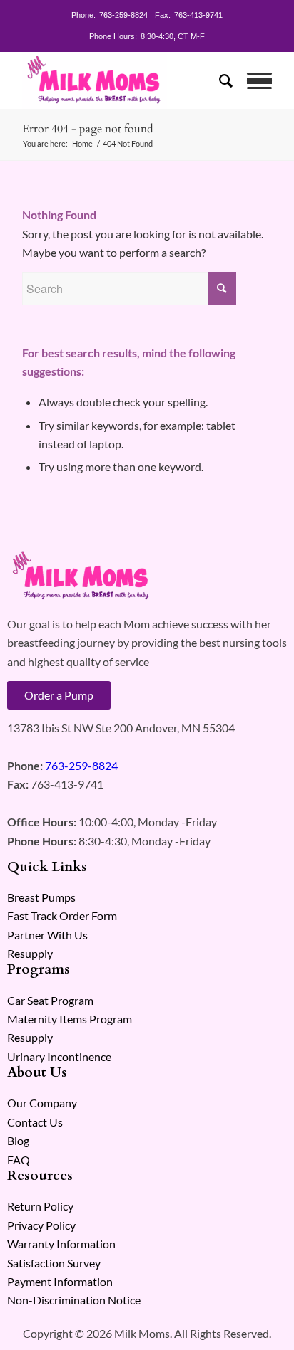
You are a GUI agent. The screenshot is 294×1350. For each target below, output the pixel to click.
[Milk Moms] (122, 80)
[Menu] (252, 80)
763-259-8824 (123, 15)
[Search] (219, 80)
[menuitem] (219, 80)
